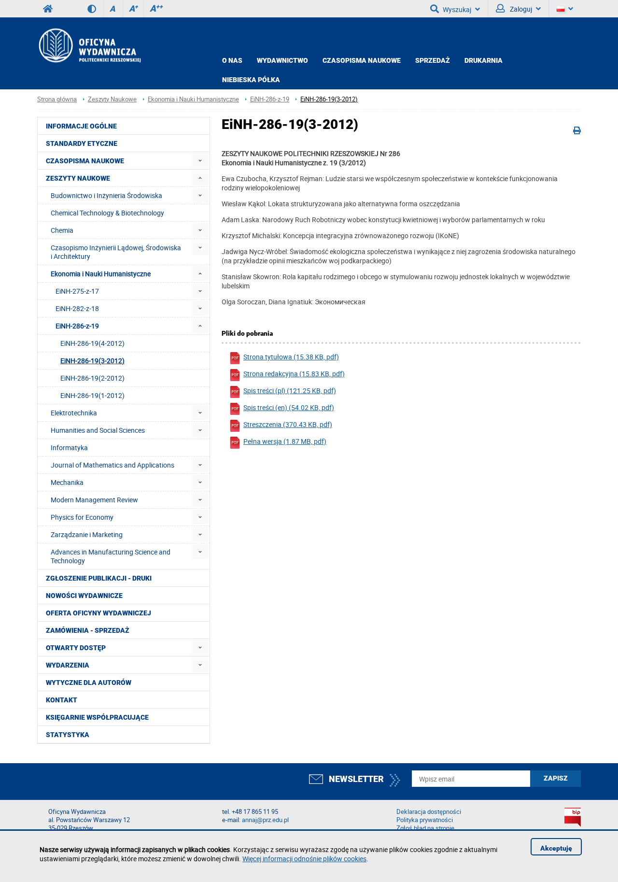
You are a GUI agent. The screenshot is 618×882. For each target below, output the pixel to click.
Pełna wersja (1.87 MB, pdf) (284, 441)
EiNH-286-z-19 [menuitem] (77, 325)
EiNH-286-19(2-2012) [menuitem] (92, 378)
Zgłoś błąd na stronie (425, 828)
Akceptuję (556, 848)
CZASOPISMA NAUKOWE (362, 60)
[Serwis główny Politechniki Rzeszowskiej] (47, 8)
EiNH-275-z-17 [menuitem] (77, 291)
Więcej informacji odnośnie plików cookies (304, 858)
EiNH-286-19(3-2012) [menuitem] (92, 360)
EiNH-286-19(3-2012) (329, 99)
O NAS (232, 60)
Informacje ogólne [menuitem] (81, 126)
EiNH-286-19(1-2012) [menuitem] (92, 395)
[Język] (565, 8)
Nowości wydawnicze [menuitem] (84, 595)
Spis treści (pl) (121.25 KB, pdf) (289, 390)
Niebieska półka (251, 80)
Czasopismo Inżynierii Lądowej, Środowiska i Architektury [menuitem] (116, 252)
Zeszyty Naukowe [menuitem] (78, 178)
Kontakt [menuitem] (61, 700)
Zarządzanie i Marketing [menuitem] (87, 534)
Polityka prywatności (424, 820)
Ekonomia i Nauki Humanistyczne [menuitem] (101, 273)
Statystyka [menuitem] (67, 735)
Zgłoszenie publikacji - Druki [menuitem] (99, 578)
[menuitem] (200, 160)
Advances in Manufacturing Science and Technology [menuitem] (110, 556)
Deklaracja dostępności (428, 812)
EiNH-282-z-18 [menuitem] (77, 308)
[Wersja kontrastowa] (95, 8)
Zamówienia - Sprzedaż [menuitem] (87, 630)
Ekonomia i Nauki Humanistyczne (193, 99)
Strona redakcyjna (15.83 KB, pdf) (294, 373)
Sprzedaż (432, 60)
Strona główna (57, 99)
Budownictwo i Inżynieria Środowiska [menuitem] (106, 195)
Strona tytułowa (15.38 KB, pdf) (291, 356)
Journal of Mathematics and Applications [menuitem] (112, 464)
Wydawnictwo (282, 60)
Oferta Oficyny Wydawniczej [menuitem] (98, 613)
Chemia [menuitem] (62, 230)
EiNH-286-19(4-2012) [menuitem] (92, 343)
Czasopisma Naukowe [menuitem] (85, 161)
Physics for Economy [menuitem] (82, 517)
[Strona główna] (89, 45)
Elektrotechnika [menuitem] (74, 412)
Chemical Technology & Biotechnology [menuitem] (107, 212)
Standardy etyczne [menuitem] (81, 143)
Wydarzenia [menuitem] (67, 665)
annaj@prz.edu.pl (265, 820)
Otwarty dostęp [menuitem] (76, 648)
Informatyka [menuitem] (69, 447)
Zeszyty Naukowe (112, 99)
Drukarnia (483, 60)
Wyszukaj (457, 9)
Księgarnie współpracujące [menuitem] (97, 717)
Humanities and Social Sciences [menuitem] (98, 430)
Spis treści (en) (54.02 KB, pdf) (288, 407)
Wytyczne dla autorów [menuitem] (88, 682)
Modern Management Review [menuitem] (94, 499)
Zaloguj (520, 9)
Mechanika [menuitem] (67, 482)
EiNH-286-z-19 (269, 99)
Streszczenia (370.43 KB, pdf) (287, 424)
